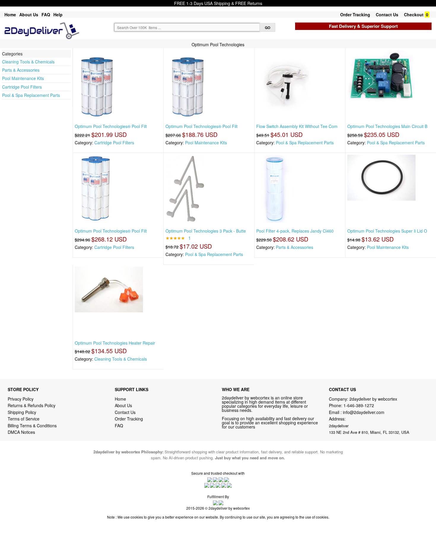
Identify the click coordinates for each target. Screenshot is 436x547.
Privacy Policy (21, 399)
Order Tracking (355, 14)
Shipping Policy (22, 412)
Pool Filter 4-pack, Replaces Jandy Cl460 (295, 231)
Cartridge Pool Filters (22, 87)
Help (58, 14)
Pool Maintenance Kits (23, 78)
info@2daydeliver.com (363, 412)
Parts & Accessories (20, 70)
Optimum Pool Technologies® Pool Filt (111, 126)
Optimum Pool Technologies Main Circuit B (387, 126)
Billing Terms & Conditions (32, 425)
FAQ (46, 14)
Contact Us (387, 14)
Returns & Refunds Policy (31, 405)
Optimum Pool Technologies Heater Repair (115, 343)
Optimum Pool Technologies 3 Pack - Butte (206, 231)
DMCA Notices (21, 432)
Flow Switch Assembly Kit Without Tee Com (297, 126)
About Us (28, 14)
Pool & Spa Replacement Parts (31, 95)
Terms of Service (23, 419)
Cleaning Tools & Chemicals (28, 62)
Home (10, 14)
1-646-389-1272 (358, 405)
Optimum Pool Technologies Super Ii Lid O (387, 231)
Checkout (414, 14)
